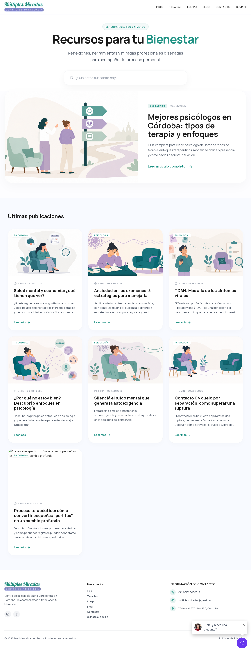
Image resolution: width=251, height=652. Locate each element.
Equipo (91, 601)
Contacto (93, 611)
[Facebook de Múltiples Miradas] (16, 614)
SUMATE (241, 7)
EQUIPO (192, 7)
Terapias (92, 596)
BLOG (206, 7)
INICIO (159, 7)
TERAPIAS (175, 7)
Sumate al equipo (97, 617)
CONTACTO (223, 7)
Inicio (90, 591)
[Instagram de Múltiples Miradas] (7, 614)
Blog (90, 606)
